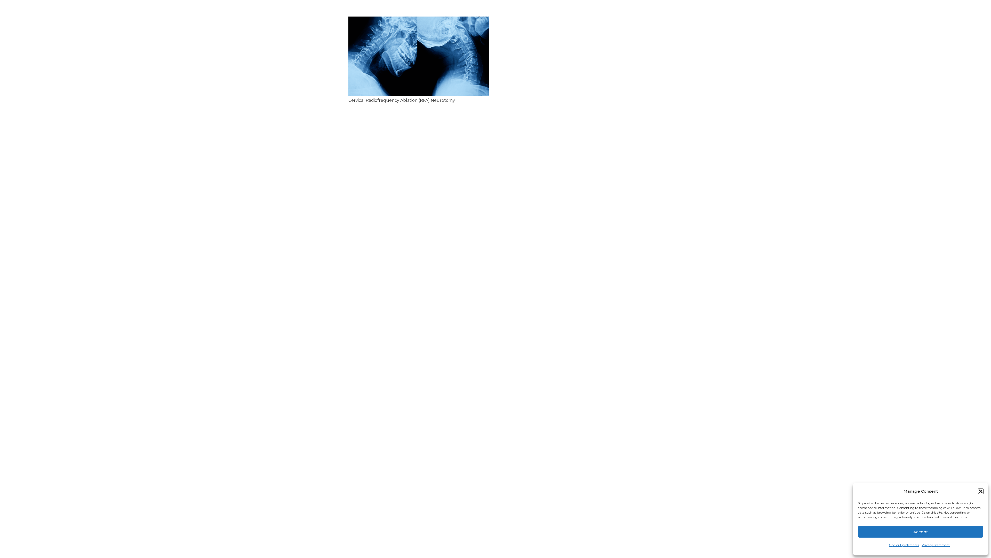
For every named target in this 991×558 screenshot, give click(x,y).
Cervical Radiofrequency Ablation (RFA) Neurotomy (401, 100)
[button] (980, 491)
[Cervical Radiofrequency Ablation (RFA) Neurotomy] (418, 56)
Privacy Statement (936, 545)
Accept (920, 531)
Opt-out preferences (904, 545)
